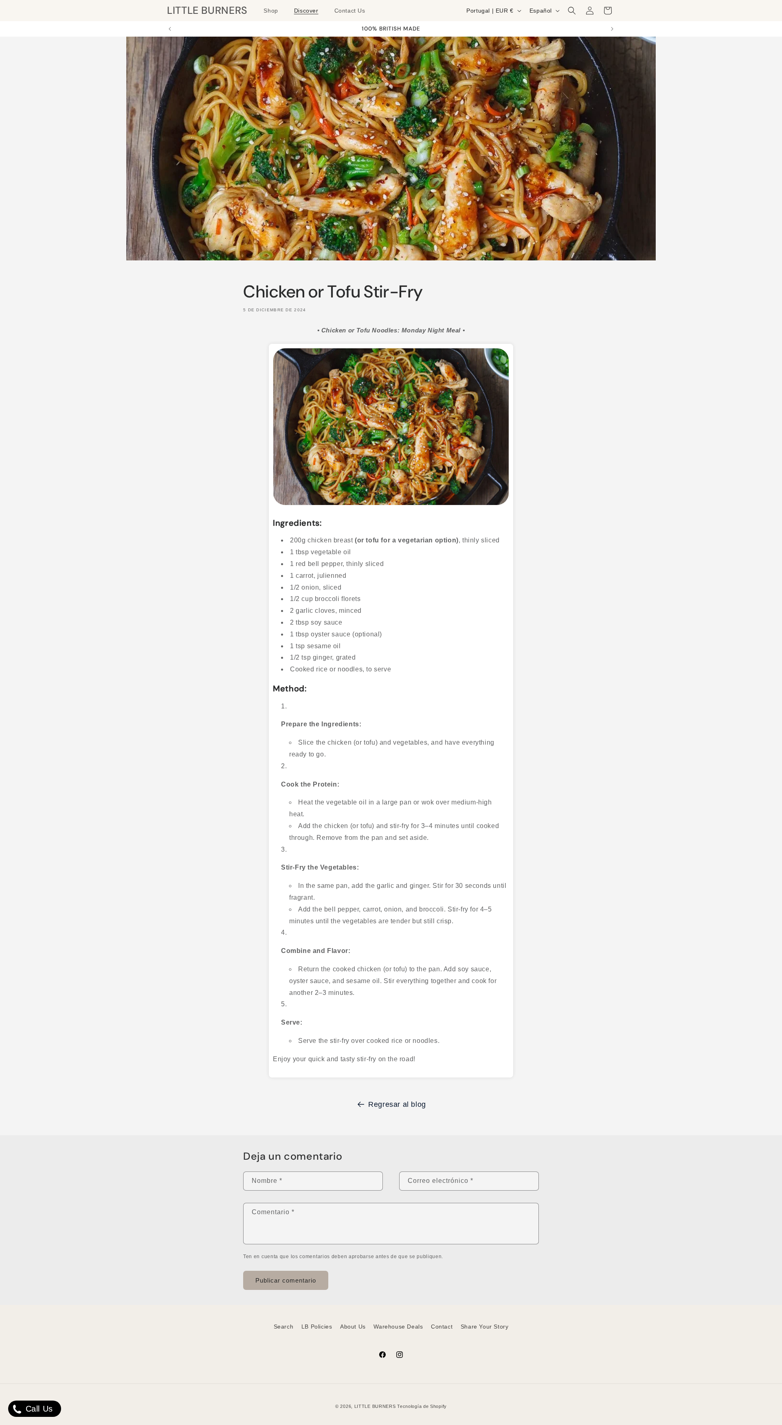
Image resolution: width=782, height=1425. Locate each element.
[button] (274, 10)
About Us (353, 1326)
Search (284, 1326)
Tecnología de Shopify (422, 1406)
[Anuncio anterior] (170, 29)
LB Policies (316, 1326)
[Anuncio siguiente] (612, 29)
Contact (442, 1326)
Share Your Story (485, 1326)
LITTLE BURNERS (375, 1406)
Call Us (38, 1408)
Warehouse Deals (398, 1326)
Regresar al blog (397, 1104)
